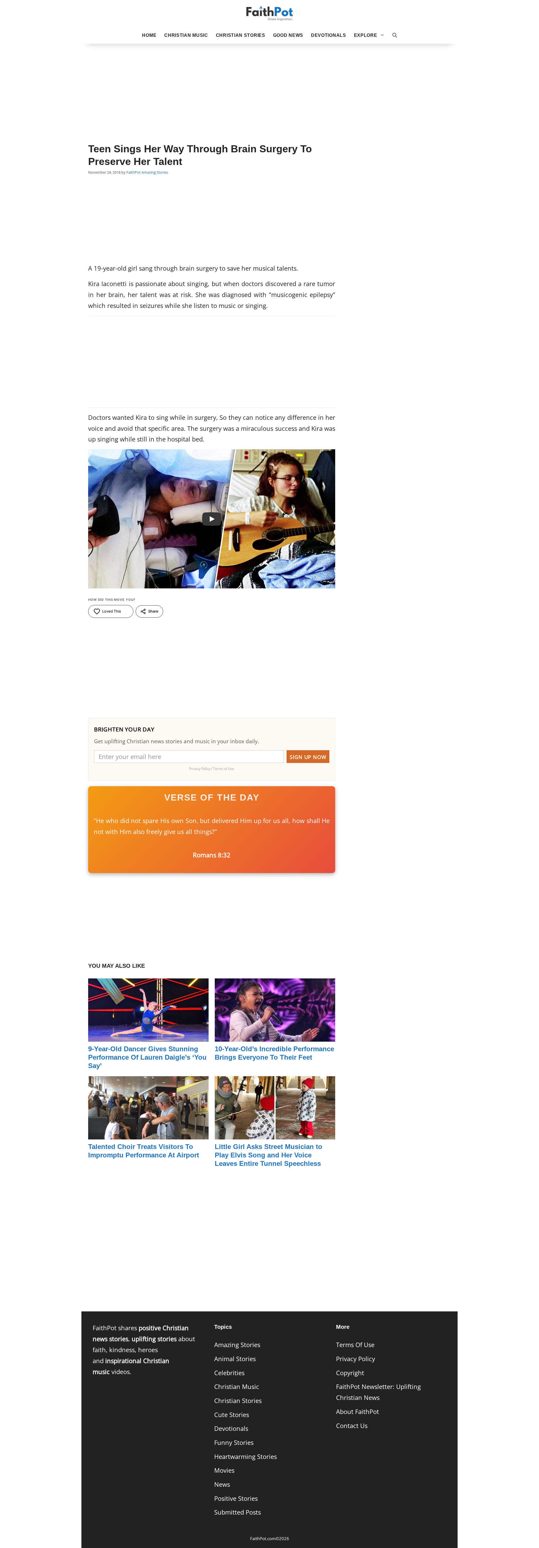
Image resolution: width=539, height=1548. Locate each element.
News (222, 1484)
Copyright (350, 1373)
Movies (224, 1470)
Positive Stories (236, 1498)
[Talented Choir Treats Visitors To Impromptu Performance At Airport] (148, 1134)
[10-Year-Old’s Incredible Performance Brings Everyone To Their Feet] (275, 1036)
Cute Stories (231, 1415)
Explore (365, 35)
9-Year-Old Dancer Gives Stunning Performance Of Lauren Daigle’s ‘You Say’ (147, 1057)
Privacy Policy (355, 1359)
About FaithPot (357, 1412)
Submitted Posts (237, 1512)
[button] (395, 35)
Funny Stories (233, 1442)
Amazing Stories (154, 172)
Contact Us (351, 1426)
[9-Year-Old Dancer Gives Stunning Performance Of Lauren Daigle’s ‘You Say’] (148, 1036)
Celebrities (229, 1373)
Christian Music (186, 35)
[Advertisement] (269, 84)
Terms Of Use (355, 1345)
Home (149, 35)
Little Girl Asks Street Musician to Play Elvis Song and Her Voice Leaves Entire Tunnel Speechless (268, 1155)
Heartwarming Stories (245, 1456)
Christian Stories (240, 35)
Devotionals (328, 35)
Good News (288, 35)
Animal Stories (235, 1359)
